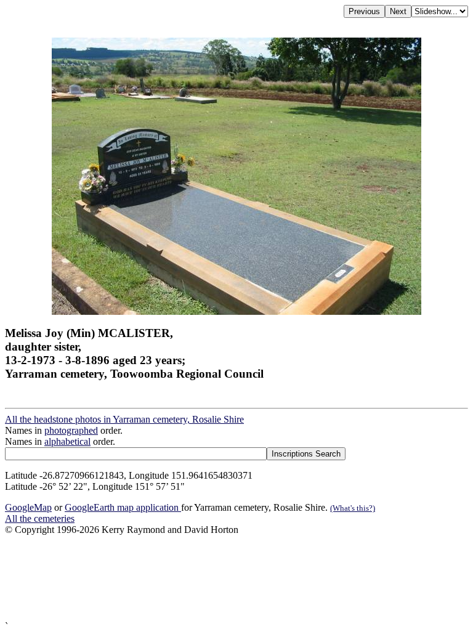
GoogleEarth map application (123, 507)
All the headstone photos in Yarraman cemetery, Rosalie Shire (124, 419)
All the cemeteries (40, 518)
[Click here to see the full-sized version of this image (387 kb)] (236, 311)
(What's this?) (352, 508)
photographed (71, 430)
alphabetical (67, 441)
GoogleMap (28, 507)
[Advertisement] (236, 578)
